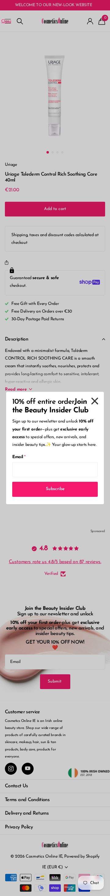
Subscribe (55, 489)
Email (19, 457)
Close (95, 401)
